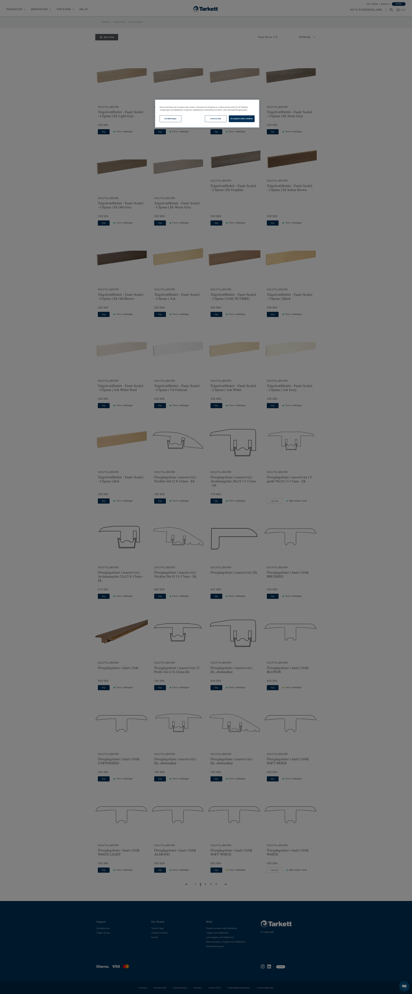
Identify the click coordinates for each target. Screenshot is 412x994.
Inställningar (170, 118)
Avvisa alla (216, 118)
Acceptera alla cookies (242, 118)
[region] (207, 113)
